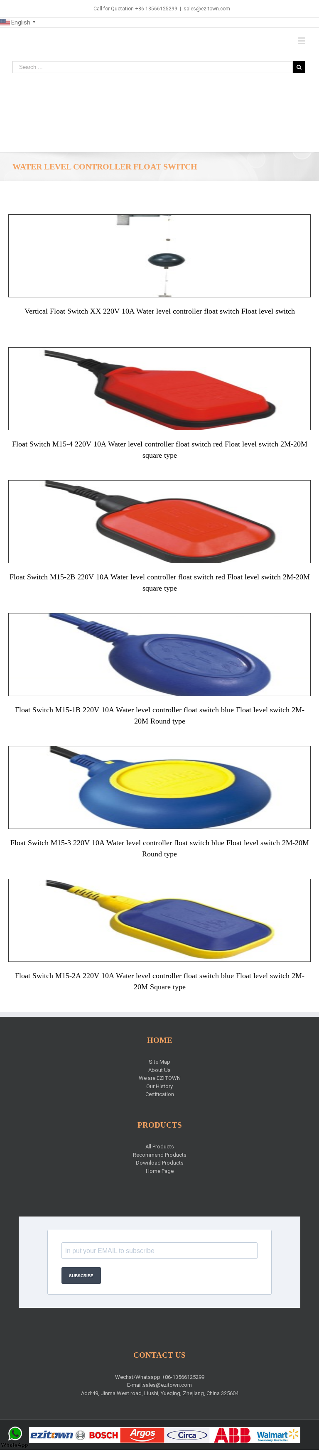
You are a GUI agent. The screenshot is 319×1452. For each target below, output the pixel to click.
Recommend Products (159, 1155)
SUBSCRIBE (81, 1275)
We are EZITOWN (160, 1078)
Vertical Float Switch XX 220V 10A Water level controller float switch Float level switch (160, 311)
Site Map (159, 1062)
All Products (159, 1146)
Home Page (160, 1171)
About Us (159, 1070)
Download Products (160, 1163)
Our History (159, 1086)
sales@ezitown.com (207, 9)
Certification (159, 1094)
